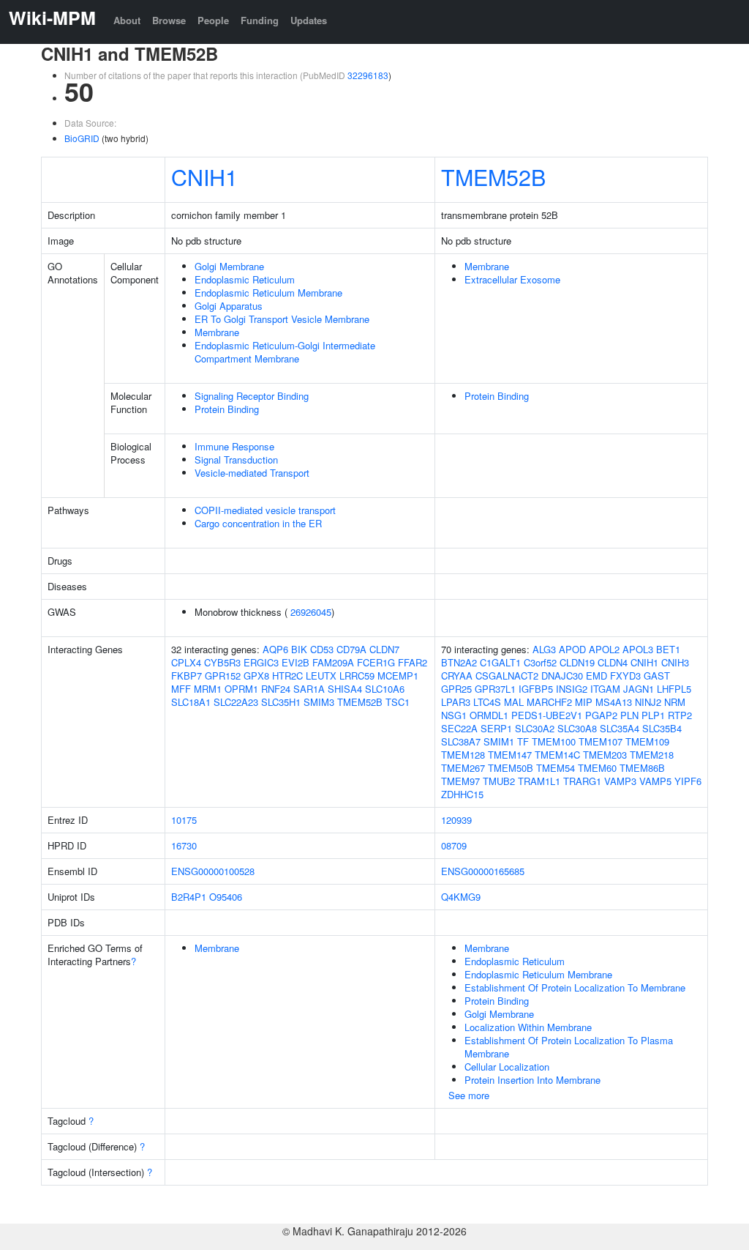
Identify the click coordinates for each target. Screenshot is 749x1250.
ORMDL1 (489, 715)
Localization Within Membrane (528, 1027)
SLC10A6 (384, 689)
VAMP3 (620, 781)
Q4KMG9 (461, 897)
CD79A (351, 649)
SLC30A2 (534, 728)
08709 (454, 845)
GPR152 (223, 675)
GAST (657, 675)
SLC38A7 (461, 741)
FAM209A (333, 662)
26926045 (310, 612)
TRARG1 (582, 781)
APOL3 (637, 649)
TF (523, 741)
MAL (514, 702)
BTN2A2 (459, 662)
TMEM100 (554, 741)
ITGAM (605, 689)
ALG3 (544, 649)
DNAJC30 (562, 675)
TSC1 (397, 702)
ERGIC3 (261, 662)
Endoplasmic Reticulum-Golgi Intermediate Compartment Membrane (285, 351)
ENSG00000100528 (213, 871)
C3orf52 (540, 662)
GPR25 (456, 689)
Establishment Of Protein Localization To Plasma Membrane (568, 1046)
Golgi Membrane (229, 266)
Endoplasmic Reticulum (245, 279)
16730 (184, 845)
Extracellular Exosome (512, 279)
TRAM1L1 (539, 781)
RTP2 (680, 715)
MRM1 (208, 689)
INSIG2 (571, 689)
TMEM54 (555, 768)
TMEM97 (460, 781)
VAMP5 (655, 781)
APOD (572, 649)
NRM (674, 702)
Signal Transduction (236, 459)
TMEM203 (605, 755)
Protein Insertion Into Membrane (532, 1080)
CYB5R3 (222, 662)
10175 (184, 820)
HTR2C (287, 675)
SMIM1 (498, 741)
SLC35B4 (662, 728)
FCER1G (376, 662)
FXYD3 (625, 675)
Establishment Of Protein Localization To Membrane (574, 987)
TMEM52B (493, 176)
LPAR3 (455, 702)
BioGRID (81, 138)
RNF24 (275, 689)
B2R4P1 (188, 897)
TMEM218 (652, 755)
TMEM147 (510, 755)
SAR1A (309, 689)
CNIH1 (204, 176)
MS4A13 (613, 702)
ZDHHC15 (462, 794)
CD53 (322, 649)
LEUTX (321, 675)
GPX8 (256, 675)
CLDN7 (384, 649)
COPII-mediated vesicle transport (265, 510)
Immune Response (234, 446)
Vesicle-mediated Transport (252, 473)
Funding (260, 20)
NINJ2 (648, 702)
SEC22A (459, 728)
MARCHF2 (549, 702)
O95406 (225, 897)
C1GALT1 (500, 662)
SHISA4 (345, 689)
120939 (456, 820)
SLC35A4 (619, 728)
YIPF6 (687, 781)
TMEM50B (510, 768)
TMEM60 (597, 768)
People (213, 20)
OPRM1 (241, 689)
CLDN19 (577, 662)
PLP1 (653, 715)
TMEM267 (463, 768)
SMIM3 (319, 702)
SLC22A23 (236, 702)
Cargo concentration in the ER (258, 523)
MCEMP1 (397, 675)
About (126, 20)
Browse (169, 20)
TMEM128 (463, 755)
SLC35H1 (281, 702)
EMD (596, 675)
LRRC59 (356, 675)
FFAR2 (412, 662)
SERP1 (496, 728)
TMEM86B (642, 768)
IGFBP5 (536, 689)
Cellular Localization (506, 1067)
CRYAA (457, 675)
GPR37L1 (495, 689)
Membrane (217, 332)
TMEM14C (557, 755)
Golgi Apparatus (229, 306)
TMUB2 (499, 781)
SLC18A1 (191, 702)
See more (468, 1095)
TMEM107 (600, 741)
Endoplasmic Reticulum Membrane (268, 293)
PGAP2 (601, 715)
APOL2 (604, 649)
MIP (583, 702)
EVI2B (295, 662)
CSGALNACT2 (506, 675)
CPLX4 (186, 662)
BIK (299, 649)
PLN (629, 715)
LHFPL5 (674, 689)
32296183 (367, 75)
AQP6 (275, 649)
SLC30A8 (577, 728)
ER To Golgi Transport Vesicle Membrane (282, 319)
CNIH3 (675, 662)
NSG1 (454, 715)
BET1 (668, 649)
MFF (181, 689)
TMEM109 (647, 741)
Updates (308, 20)
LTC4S (487, 702)
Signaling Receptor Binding (252, 396)
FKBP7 (186, 675)
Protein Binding (227, 409)
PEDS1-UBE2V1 (546, 715)
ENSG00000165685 (482, 871)
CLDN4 (613, 662)
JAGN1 (638, 689)
